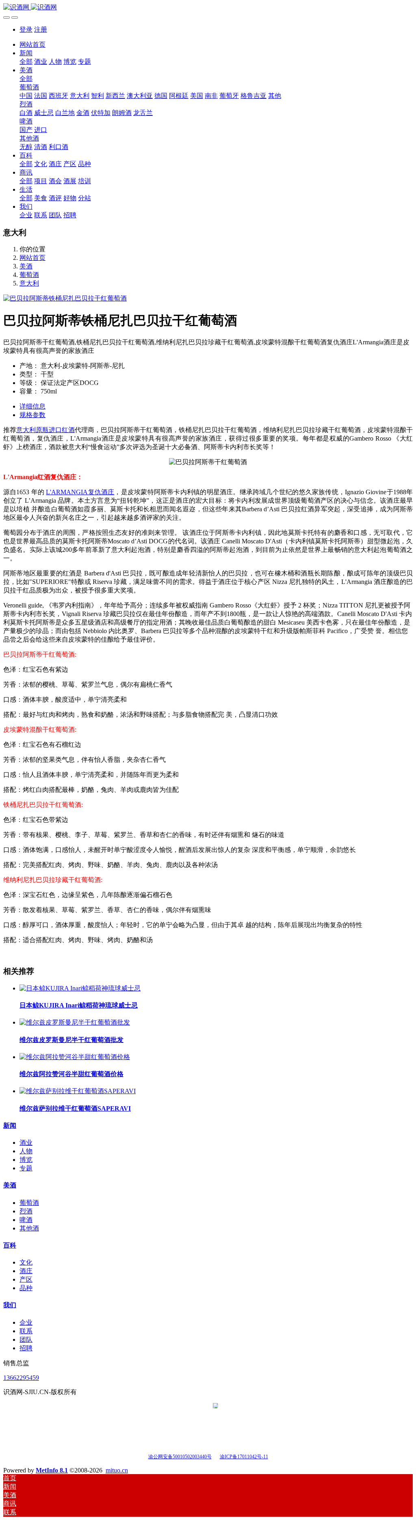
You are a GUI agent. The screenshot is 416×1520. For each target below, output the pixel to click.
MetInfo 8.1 (52, 1470)
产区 (26, 1279)
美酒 (26, 266)
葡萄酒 (29, 274)
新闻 (9, 1125)
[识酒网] (208, 7)
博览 (26, 1159)
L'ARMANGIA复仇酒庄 (80, 492)
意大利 (29, 283)
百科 (9, 1245)
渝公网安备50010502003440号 (180, 1456)
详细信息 (33, 406)
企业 (26, 1322)
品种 (26, 1287)
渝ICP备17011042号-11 (244, 1456)
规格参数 (33, 414)
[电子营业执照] (215, 1456)
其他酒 (29, 1228)
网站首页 (33, 44)
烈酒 (26, 1211)
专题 (26, 1168)
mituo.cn (117, 1470)
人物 (26, 1151)
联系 (26, 1331)
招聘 (26, 1348)
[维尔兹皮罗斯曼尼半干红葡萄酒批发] (75, 1022)
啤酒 (26, 1219)
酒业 (26, 1142)
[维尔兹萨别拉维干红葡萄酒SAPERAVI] (78, 1091)
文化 (26, 1262)
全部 (26, 61)
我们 (9, 1305)
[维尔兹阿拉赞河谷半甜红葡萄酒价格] (75, 1056)
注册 (40, 29)
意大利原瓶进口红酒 (45, 429)
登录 (26, 29)
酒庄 (26, 1270)
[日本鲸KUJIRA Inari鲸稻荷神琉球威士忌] (80, 988)
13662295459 (21, 1377)
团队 (26, 1339)
